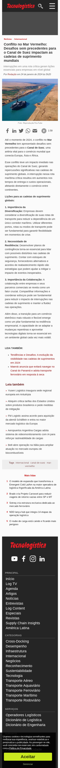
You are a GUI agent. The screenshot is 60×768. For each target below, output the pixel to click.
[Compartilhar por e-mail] (34, 131)
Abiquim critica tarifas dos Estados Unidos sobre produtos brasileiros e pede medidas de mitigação (30, 405)
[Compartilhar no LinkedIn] (14, 131)
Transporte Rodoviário (23, 700)
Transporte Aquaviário (23, 685)
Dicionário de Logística (24, 720)
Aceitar (28, 756)
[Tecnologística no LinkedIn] (42, 559)
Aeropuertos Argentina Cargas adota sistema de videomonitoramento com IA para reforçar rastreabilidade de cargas (30, 434)
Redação (12, 74)
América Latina (17, 628)
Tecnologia (14, 676)
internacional (22, 462)
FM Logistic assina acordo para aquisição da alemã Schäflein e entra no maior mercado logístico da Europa (30, 419)
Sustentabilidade (19, 671)
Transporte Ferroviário (23, 690)
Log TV (11, 584)
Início (10, 579)
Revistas (12, 618)
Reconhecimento (19, 666)
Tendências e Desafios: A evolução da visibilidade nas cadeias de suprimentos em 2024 (32, 358)
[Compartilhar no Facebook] (7, 131)
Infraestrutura (16, 651)
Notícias (8, 39)
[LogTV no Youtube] (14, 559)
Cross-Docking (17, 641)
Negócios (13, 661)
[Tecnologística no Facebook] (24, 559)
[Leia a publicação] (43, 130)
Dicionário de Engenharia (25, 725)
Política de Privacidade (20, 748)
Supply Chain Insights (23, 623)
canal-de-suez (37, 462)
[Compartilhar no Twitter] (21, 131)
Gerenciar (28, 764)
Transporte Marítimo (21, 695)
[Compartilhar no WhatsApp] (28, 131)
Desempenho (16, 646)
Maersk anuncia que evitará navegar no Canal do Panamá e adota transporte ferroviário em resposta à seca (32, 370)
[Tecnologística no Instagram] (33, 559)
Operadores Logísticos (23, 715)
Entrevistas (14, 603)
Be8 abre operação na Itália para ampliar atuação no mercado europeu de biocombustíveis (29, 449)
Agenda (12, 589)
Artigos (11, 593)
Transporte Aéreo (19, 681)
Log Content (15, 608)
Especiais (13, 613)
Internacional (20, 39)
